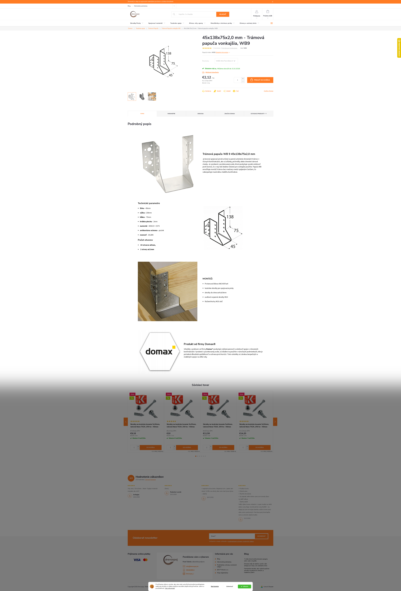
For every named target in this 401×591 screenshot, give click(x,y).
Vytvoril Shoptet (268, 587)
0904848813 (190, 570)
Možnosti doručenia (212, 72)
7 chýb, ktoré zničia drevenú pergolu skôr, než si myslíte (256, 560)
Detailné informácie (222, 52)
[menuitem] (137, 23)
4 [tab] (201, 456)
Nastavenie (215, 586)
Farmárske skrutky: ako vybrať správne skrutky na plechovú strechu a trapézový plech (256, 570)
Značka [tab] (230, 113)
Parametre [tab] (171, 113)
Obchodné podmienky (140, 6)
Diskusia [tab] (201, 113)
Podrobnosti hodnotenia (229, 48)
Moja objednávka (222, 573)
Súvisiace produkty (258, 113)
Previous (126, 422)
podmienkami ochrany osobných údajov (241, 541)
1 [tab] (195, 456)
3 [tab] (199, 456)
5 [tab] (203, 456)
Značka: (268, 91)
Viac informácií (170, 588)
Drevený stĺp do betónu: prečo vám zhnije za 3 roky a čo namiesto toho (255, 565)
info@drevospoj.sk (192, 566)
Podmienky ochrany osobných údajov (227, 566)
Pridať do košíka (262, 80)
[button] (138, 446)
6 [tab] (205, 456)
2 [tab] (197, 456)
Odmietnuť (229, 586)
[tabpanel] (146, 422)
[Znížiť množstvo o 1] (243, 81)
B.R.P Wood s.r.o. (222, 570)
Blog (129, 6)
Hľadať (222, 14)
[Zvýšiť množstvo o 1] (243, 78)
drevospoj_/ (190, 574)
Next (275, 422)
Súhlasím (245, 586)
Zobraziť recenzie (150, 480)
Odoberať (261, 536)
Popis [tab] (142, 113)
